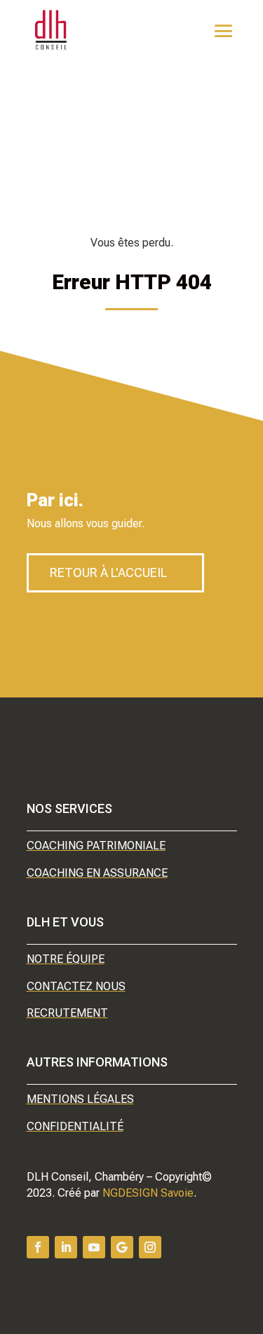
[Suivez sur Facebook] (38, 1247)
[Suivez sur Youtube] (94, 1247)
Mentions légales (80, 1099)
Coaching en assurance (97, 873)
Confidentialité (75, 1126)
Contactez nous (76, 986)
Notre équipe (65, 959)
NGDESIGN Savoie (148, 1193)
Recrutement (67, 1013)
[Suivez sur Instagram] (150, 1247)
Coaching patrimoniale (96, 845)
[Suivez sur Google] (122, 1247)
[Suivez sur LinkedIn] (66, 1247)
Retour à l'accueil (108, 572)
